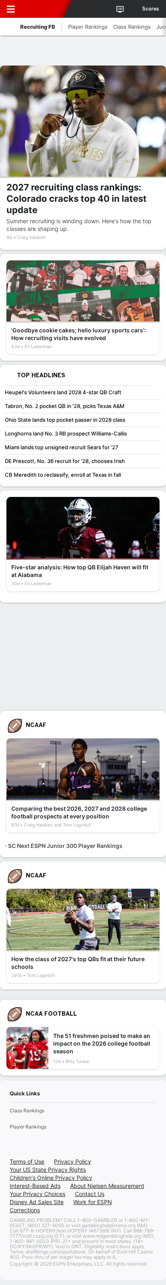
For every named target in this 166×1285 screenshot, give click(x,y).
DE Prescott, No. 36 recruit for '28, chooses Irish (65, 461)
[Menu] (11, 9)
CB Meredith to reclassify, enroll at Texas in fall (63, 474)
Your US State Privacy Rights (48, 1169)
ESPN (43, 9)
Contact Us (89, 1193)
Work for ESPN (92, 1201)
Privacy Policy (72, 1161)
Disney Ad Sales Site (37, 1201)
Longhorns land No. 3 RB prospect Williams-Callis (66, 433)
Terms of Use (27, 1161)
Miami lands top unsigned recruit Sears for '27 (61, 447)
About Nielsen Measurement (107, 1185)
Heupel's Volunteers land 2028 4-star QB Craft (63, 392)
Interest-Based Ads (35, 1185)
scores (150, 9)
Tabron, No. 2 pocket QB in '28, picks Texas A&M (64, 406)
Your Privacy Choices (37, 1193)
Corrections (25, 1210)
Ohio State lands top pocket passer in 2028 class (65, 419)
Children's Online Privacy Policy (51, 1177)
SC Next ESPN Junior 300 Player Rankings (65, 845)
